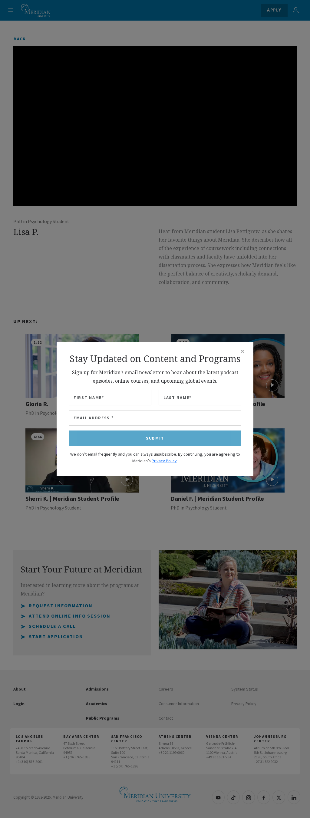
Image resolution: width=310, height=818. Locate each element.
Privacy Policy (164, 460)
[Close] (242, 351)
